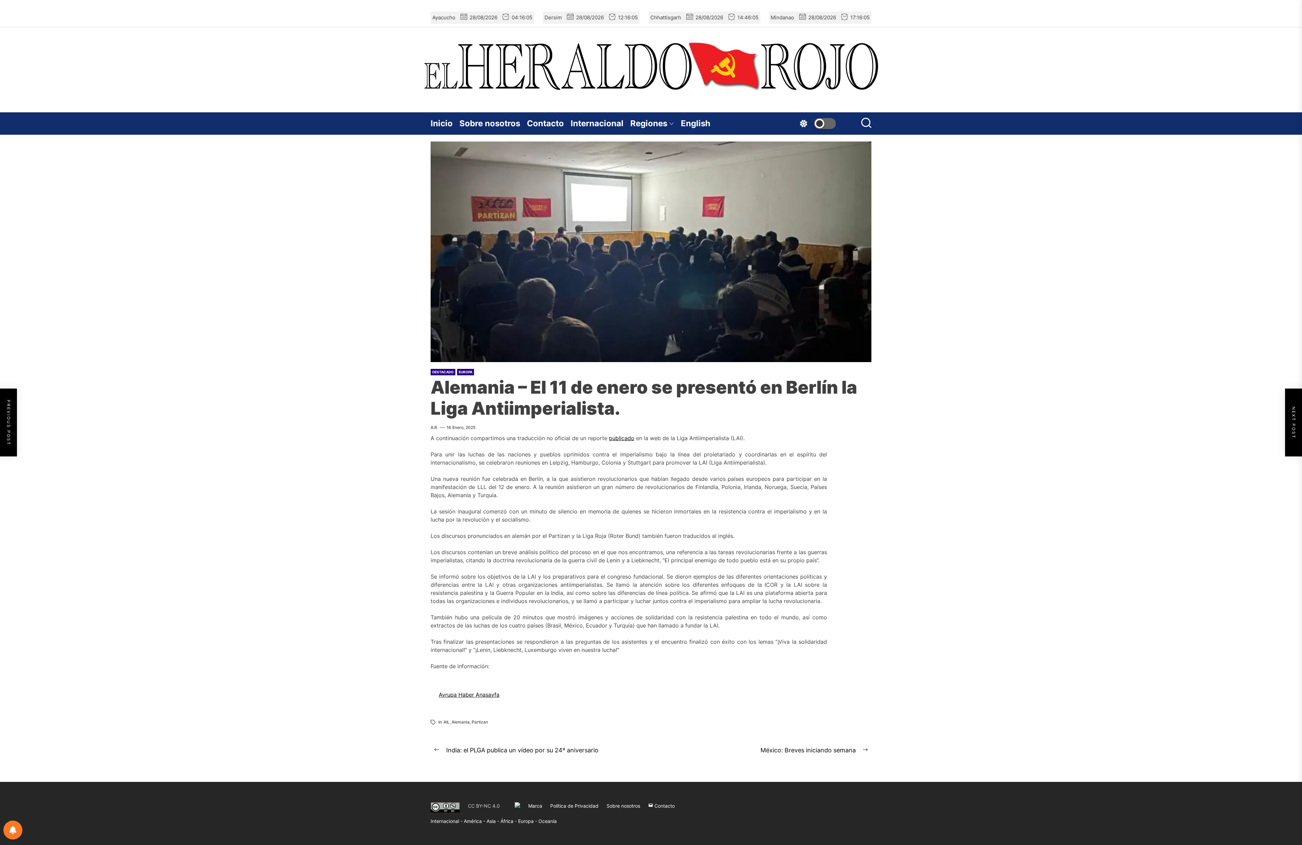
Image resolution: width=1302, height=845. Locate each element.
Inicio (442, 123)
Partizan (480, 722)
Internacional (597, 123)
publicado (621, 438)
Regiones (648, 123)
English (695, 123)
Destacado (443, 372)
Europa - (528, 821)
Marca (535, 806)
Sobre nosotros (489, 123)
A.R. (434, 427)
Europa (465, 372)
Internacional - (447, 821)
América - (475, 821)
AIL (446, 722)
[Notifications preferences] (12, 830)
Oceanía (547, 821)
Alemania (461, 722)
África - (509, 821)
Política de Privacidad (574, 806)
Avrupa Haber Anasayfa (469, 694)
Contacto (545, 123)
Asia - (493, 821)
